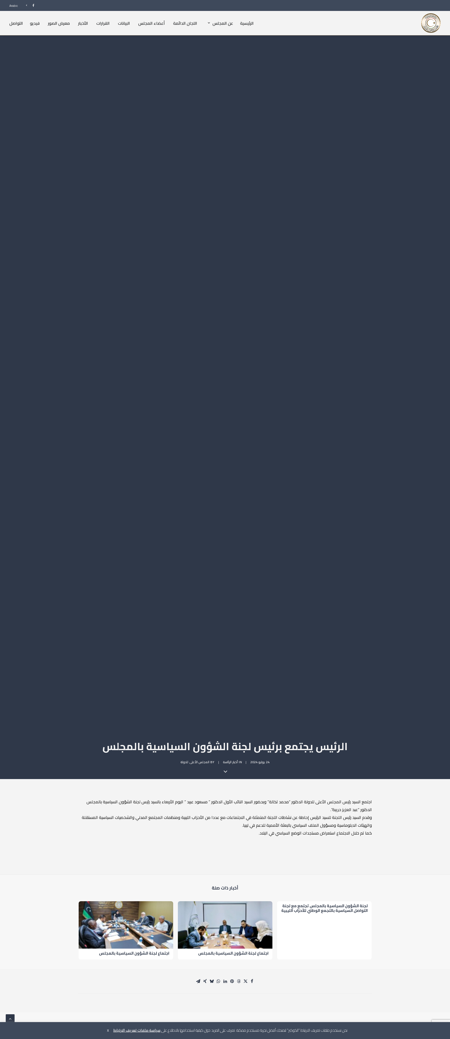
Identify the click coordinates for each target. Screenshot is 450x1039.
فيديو (35, 23)
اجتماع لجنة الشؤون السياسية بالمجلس (233, 953)
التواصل (16, 23)
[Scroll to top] (10, 1018)
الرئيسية (247, 23)
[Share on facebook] (252, 981)
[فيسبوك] (27, 5)
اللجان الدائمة (185, 23)
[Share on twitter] (245, 981)
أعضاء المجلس (151, 23)
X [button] (108, 1030)
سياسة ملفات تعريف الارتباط (136, 1030)
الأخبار (83, 23)
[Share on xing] (205, 981)
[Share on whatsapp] (218, 981)
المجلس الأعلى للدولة (194, 762)
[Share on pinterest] (232, 981)
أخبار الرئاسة (230, 762)
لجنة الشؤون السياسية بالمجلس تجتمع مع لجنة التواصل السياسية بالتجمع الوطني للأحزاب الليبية (324, 908)
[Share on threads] (239, 981)
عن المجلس (223, 23)
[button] (225, 925)
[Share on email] (198, 981)
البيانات (124, 23)
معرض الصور (59, 23)
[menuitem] (27, 5)
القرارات (103, 23)
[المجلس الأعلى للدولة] (431, 23)
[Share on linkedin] (225, 981)
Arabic (13, 6)
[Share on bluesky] (212, 981)
